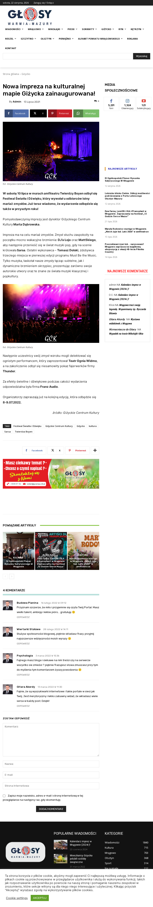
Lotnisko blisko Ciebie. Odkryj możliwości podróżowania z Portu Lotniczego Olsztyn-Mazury (127, 196)
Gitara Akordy (26, 686)
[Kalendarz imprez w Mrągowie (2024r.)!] (60, 844)
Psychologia (25, 655)
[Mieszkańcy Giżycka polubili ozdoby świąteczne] (60, 858)
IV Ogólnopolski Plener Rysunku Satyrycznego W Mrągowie (19, 564)
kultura (93, 425)
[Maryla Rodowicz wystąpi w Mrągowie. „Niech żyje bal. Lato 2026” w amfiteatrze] (83, 551)
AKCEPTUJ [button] (39, 897)
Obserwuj (128, 100)
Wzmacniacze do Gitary (122, 329)
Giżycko (26, 74)
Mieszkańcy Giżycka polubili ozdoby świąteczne (81, 859)
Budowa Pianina (27, 602)
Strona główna (11, 74)
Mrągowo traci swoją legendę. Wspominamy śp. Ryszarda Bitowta (127, 309)
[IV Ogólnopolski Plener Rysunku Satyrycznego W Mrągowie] (18, 551)
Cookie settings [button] (17, 898)
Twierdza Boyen (23, 431)
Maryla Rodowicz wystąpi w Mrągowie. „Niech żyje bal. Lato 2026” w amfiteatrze (83, 562)
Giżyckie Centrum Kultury (59, 425)
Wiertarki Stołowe (28, 629)
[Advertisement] (127, 137)
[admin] (6, 101)
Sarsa (7, 431)
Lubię (111, 100)
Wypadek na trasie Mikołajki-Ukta (126, 333)
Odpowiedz (23, 617)
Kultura (18, 558)
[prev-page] (5, 576)
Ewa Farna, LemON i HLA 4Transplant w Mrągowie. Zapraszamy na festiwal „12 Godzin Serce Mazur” (51, 562)
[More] (95, 450)
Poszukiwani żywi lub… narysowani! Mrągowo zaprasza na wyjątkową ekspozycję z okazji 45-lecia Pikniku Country (124, 248)
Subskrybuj (144, 100)
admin (17, 101)
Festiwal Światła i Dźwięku (27, 425)
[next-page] (11, 576)
